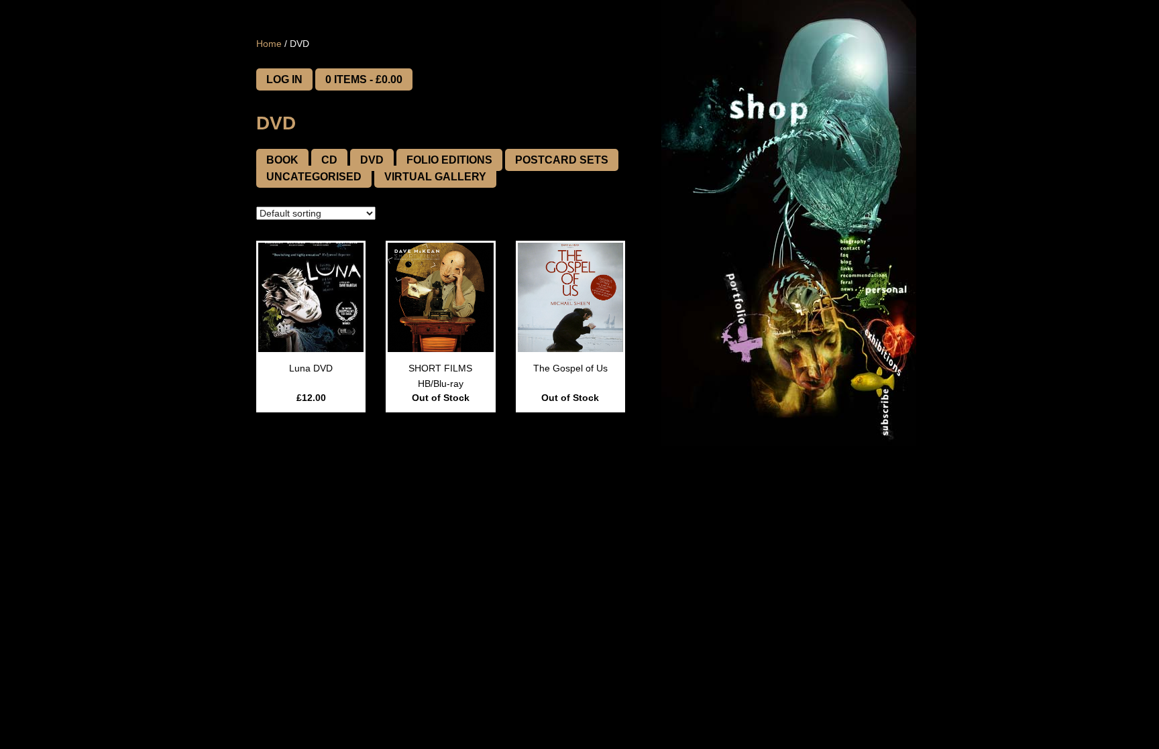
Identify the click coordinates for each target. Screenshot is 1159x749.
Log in (284, 79)
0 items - (363, 79)
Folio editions (449, 160)
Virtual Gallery (435, 176)
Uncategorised (314, 176)
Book (282, 160)
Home (269, 43)
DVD (372, 160)
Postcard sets (561, 160)
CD (329, 160)
